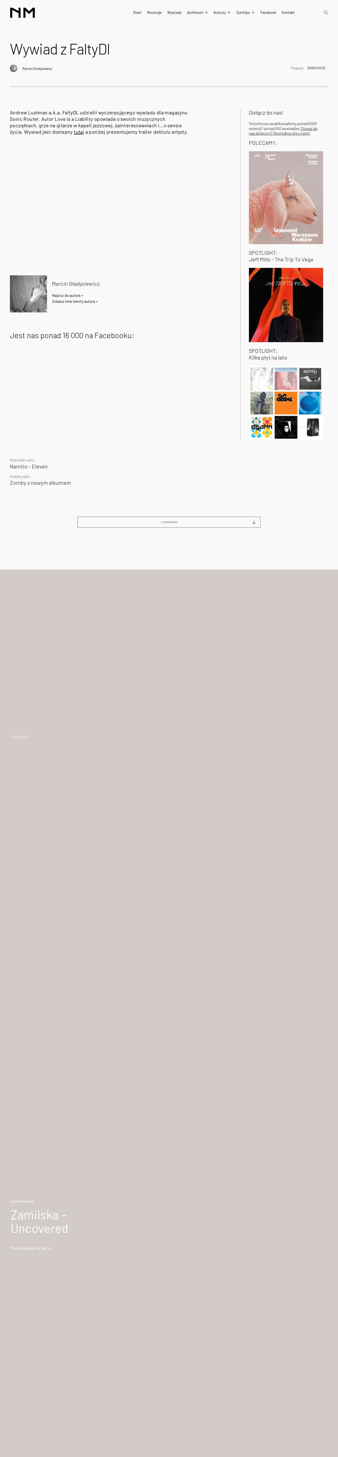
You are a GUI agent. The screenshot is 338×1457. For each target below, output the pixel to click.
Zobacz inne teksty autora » (75, 301)
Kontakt (288, 12)
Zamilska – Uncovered (39, 1221)
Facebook (268, 12)
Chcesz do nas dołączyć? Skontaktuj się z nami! (283, 130)
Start (137, 12)
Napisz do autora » (67, 295)
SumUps (243, 12)
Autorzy (220, 12)
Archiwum (195, 12)
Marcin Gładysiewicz (37, 68)
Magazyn (297, 68)
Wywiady (174, 12)
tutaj (79, 132)
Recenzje (154, 12)
